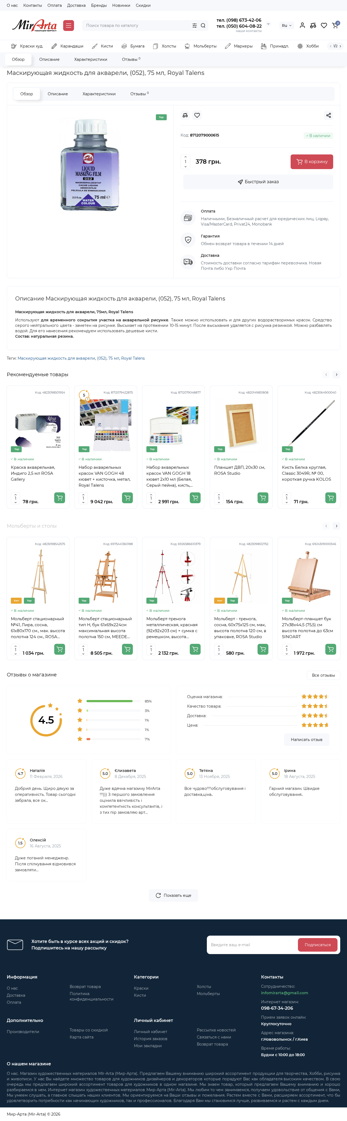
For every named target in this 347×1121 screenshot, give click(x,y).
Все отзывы (323, 675)
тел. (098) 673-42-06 (239, 20)
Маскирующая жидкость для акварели (56, 358)
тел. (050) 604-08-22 (239, 26)
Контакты (32, 5)
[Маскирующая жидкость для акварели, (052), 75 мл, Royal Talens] (90, 165)
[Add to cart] (59, 497)
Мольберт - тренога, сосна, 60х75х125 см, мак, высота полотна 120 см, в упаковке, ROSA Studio (240, 627)
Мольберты (208, 993)
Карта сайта (82, 1037)
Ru (284, 25)
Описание (49, 59)
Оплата (54, 5)
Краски (141, 988)
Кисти (140, 995)
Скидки (143, 5)
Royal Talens (133, 358)
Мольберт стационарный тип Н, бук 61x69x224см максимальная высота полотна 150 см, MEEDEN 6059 (105, 628)
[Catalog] (68, 25)
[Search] (203, 25)
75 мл (113, 358)
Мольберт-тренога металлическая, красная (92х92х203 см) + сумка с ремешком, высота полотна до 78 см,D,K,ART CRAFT (173, 628)
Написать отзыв (307, 739)
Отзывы (131, 59)
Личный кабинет (150, 1031)
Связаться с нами (214, 1037)
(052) (102, 358)
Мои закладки (148, 1045)
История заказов (151, 1038)
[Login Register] (302, 25)
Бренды (99, 5)
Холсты (204, 986)
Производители (23, 1031)
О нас (12, 5)
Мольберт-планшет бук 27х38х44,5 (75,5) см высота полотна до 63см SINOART (307, 627)
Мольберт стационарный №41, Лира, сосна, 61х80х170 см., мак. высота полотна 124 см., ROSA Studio (38, 628)
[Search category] (194, 25)
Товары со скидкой (89, 1030)
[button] (326, 374)
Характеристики (90, 59)
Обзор (18, 59)
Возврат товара (85, 986)
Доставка (76, 5)
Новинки (121, 5)
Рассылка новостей (216, 1030)
